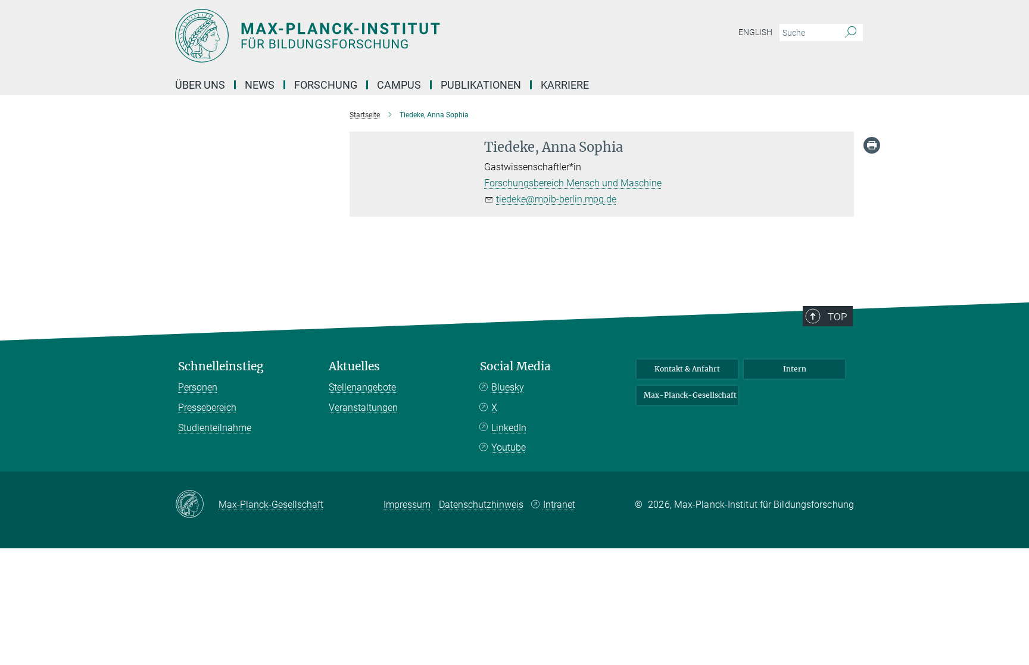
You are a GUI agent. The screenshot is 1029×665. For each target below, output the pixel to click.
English (755, 32)
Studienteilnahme (214, 427)
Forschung (325, 84)
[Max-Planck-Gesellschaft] (197, 505)
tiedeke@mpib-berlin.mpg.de (556, 199)
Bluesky (507, 387)
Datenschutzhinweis (481, 504)
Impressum (407, 504)
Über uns (200, 84)
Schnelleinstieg (221, 366)
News (260, 84)
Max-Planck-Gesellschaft (690, 395)
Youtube (508, 447)
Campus (399, 84)
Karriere (565, 84)
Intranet (559, 504)
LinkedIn (508, 427)
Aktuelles (354, 366)
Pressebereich (207, 407)
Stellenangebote (362, 387)
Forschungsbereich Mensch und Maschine (573, 183)
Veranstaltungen (363, 407)
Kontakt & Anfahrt (687, 368)
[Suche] (850, 32)
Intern (794, 368)
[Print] (872, 145)
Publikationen (481, 84)
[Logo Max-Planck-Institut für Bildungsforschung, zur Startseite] (398, 36)
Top (837, 317)
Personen (197, 387)
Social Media (515, 366)
